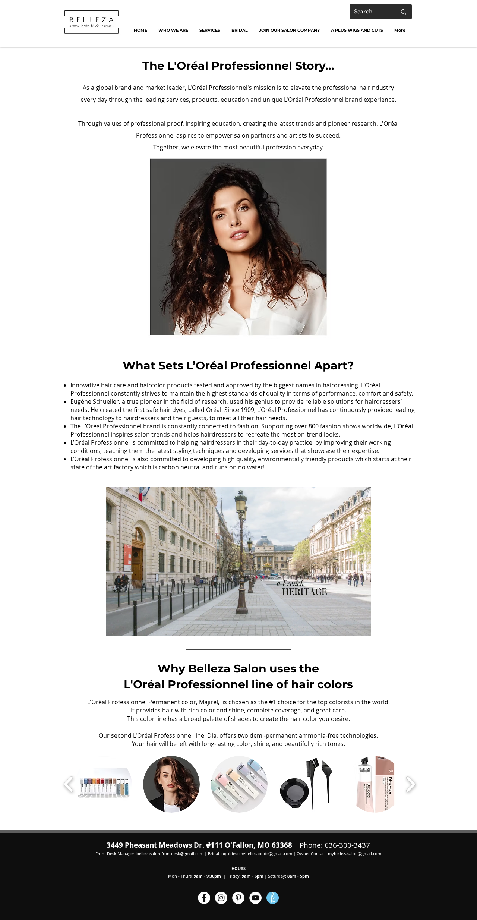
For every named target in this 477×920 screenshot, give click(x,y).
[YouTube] (255, 898)
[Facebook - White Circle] (204, 898)
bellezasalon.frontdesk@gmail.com (169, 853)
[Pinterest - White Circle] (238, 898)
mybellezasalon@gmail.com (354, 853)
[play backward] (68, 784)
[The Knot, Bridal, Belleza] (272, 898)
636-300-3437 (347, 845)
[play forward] (410, 784)
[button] (173, 30)
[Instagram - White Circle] (221, 898)
